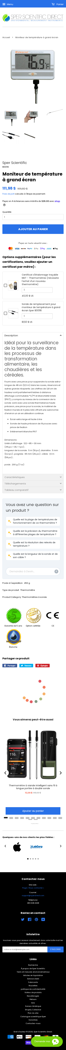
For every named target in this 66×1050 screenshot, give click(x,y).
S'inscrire (55, 949)
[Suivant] (60, 773)
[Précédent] (5, 773)
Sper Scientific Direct (43, 1031)
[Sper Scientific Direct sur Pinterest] (36, 920)
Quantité (6, 212)
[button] (33, 521)
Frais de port (8, 193)
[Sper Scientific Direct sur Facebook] (29, 920)
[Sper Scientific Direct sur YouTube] (43, 920)
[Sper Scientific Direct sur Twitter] (23, 920)
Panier (60, 4)
